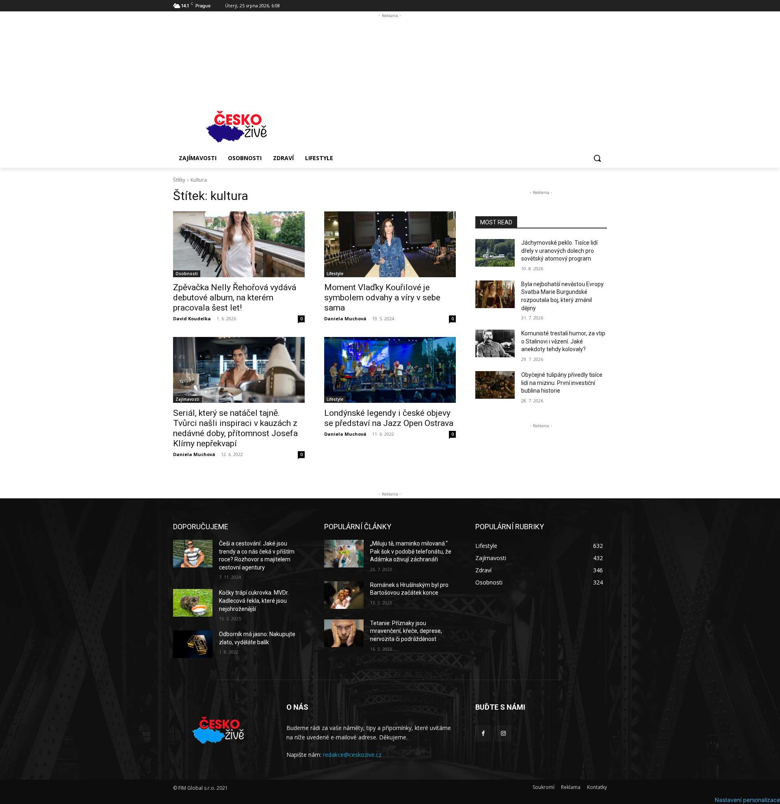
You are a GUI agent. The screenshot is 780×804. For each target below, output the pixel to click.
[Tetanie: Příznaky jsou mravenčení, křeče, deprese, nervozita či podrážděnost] (344, 633)
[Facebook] (483, 733)
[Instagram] (503, 733)
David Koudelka (192, 318)
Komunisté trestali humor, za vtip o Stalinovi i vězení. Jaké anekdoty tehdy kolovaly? (563, 341)
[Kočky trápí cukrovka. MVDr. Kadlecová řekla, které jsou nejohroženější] (192, 603)
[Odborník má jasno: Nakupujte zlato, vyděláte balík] (192, 644)
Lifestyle (335, 273)
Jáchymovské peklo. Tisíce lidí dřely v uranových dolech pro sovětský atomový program (559, 250)
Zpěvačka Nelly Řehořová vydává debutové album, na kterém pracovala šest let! (234, 297)
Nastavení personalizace (747, 799)
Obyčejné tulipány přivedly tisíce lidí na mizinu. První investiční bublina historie (561, 383)
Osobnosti (187, 273)
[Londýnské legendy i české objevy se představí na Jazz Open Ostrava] (390, 370)
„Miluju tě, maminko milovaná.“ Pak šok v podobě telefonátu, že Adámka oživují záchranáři (410, 551)
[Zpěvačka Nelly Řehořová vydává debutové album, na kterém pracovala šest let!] (239, 244)
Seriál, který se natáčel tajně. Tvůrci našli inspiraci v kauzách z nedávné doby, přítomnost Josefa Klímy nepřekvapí (235, 428)
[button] (597, 158)
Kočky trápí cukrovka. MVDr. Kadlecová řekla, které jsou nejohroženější (254, 600)
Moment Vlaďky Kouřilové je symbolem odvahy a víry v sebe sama (382, 297)
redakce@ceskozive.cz (352, 754)
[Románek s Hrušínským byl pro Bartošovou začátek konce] (344, 595)
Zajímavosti (187, 399)
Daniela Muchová (345, 318)
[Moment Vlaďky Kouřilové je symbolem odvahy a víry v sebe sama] (390, 244)
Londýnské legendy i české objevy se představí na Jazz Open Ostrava (388, 418)
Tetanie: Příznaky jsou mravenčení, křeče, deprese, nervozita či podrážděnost (406, 631)
